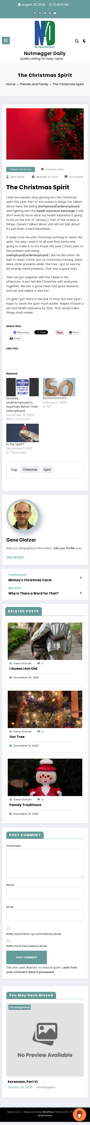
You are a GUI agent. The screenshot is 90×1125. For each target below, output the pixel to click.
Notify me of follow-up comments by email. (34, 934)
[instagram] (50, 13)
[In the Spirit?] (22, 433)
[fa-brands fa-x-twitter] (40, 13)
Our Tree (16, 736)
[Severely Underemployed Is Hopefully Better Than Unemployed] (22, 387)
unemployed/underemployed (59, 206)
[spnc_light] (84, 41)
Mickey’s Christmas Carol (29, 580)
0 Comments (76, 176)
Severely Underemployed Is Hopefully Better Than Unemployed (22, 404)
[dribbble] (45, 13)
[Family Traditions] (45, 777)
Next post (14, 588)
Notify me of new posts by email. (26, 946)
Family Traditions (25, 805)
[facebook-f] (35, 13)
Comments (13, 846)
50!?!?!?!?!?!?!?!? (55, 398)
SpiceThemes (45, 1115)
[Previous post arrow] (81, 577)
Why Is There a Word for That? (33, 593)
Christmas (51, 169)
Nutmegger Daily (45, 53)
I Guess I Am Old (23, 668)
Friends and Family (20, 169)
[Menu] (6, 40)
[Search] (77, 41)
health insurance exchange (56, 211)
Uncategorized (28, 1007)
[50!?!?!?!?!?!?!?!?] (59, 387)
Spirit (60, 169)
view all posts (15, 557)
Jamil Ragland (53, 1087)
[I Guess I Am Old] (45, 641)
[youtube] (55, 13)
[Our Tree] (45, 709)
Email (9, 907)
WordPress (48, 1112)
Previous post (17, 574)
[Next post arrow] (81, 593)
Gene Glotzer (17, 176)
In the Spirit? (15, 444)
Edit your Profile (64, 548)
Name (10, 885)
